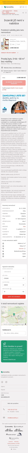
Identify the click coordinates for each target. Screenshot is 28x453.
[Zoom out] (3, 310)
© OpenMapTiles (10, 324)
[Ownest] (19, 434)
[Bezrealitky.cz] (9, 426)
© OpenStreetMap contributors (19, 324)
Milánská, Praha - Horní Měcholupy (12, 67)
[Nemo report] (11, 434)
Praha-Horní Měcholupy (8, 13)
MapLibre (5, 324)
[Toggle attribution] (25, 324)
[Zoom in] (3, 308)
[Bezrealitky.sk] (18, 426)
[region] (14, 316)
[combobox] (14, 333)
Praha (7, 12)
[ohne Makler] (9, 430)
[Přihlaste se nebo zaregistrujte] (26, 7)
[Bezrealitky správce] (14, 438)
